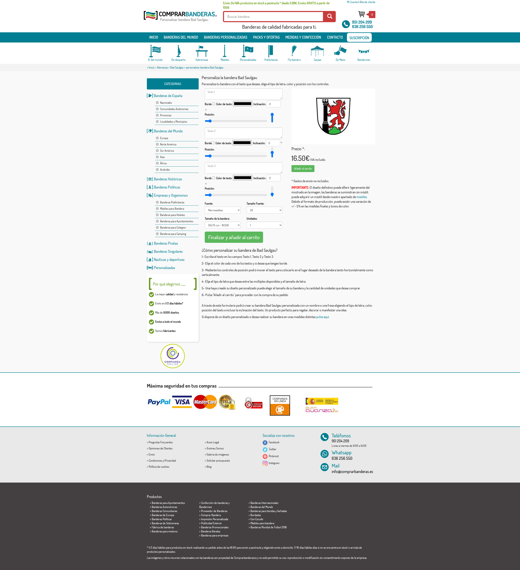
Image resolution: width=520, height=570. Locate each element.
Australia (165, 169)
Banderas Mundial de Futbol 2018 (268, 527)
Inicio (153, 37)
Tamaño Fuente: (255, 203)
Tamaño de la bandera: (217, 218)
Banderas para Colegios (173, 227)
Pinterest (273, 456)
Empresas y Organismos (171, 195)
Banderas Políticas (167, 187)
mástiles (361, 197)
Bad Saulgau (177, 67)
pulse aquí (322, 317)
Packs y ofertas (266, 37)
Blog (209, 466)
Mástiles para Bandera (172, 208)
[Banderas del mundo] (155, 51)
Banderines (205, 507)
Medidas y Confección (303, 37)
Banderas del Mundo (168, 131)
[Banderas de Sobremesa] (201, 51)
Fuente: (209, 203)
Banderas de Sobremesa (165, 523)
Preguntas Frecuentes (161, 442)
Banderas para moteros (165, 531)
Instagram (274, 463)
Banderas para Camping (173, 233)
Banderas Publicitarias (172, 202)
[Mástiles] (224, 51)
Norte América (168, 144)
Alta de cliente (367, 2)
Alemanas (162, 67)
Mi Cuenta (352, 2)
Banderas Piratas (166, 243)
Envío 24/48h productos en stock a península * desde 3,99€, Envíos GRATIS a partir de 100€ (276, 5)
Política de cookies (159, 466)
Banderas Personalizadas (225, 37)
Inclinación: (260, 104)
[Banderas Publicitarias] (271, 51)
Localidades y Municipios (173, 121)
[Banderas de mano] (340, 51)
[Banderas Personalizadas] (248, 51)
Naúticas (160, 259)
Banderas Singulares (168, 251)
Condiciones (155, 460)
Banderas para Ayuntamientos (176, 221)
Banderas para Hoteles (172, 215)
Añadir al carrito (303, 168)
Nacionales (166, 102)
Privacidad (170, 460)
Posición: (209, 114)
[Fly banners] (294, 51)
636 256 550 (362, 26)
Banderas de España (168, 95)
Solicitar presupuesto (218, 460)
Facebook (274, 442)
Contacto (335, 37)
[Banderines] (363, 51)
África (163, 163)
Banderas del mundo (181, 37)
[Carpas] (317, 51)
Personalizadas (164, 267)
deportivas (176, 259)
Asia (162, 157)
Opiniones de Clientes (160, 448)
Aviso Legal (213, 442)
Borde (208, 104)
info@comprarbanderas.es (352, 471)
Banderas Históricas (168, 179)
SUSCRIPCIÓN (359, 38)
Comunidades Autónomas (174, 109)
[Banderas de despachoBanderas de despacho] (178, 51)
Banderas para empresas (214, 535)
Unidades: (252, 218)
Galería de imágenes (218, 454)
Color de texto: (224, 104)
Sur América (167, 150)
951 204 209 (362, 22)
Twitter (272, 449)
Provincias (165, 115)
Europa (164, 138)
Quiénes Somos (215, 448)
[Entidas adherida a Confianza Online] (280, 405)
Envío (152, 454)
